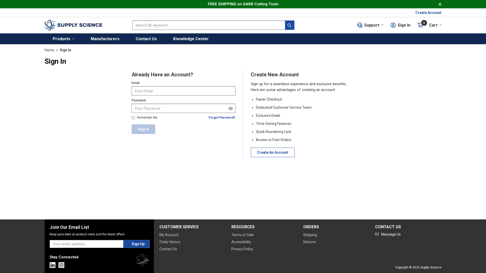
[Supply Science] (142, 261)
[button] (64, 38)
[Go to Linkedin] (52, 265)
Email (135, 83)
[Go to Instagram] (61, 265)
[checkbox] (133, 117)
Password (139, 100)
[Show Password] (230, 108)
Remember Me (147, 117)
